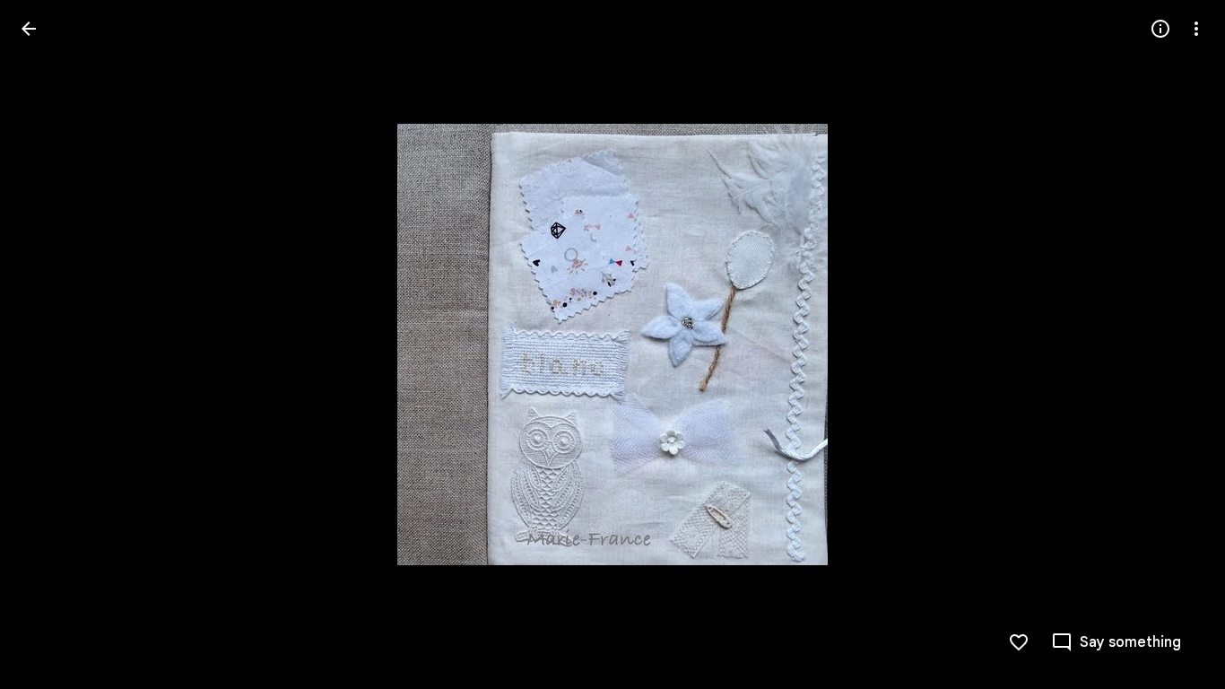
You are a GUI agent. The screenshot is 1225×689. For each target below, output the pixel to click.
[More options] (1196, 29)
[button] (50, 344)
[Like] (1019, 642)
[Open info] (1160, 29)
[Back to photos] (28, 28)
